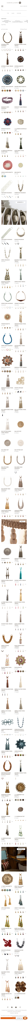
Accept (14, 1018)
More (12, 49)
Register (25, 6)
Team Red (16, 1013)
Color (13, 13)
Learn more (14, 1016)
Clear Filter (3, 24)
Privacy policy (24, 1010)
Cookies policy (9, 1011)
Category (19, 13)
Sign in (21, 6)
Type (8, 13)
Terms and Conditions (17, 1011)
